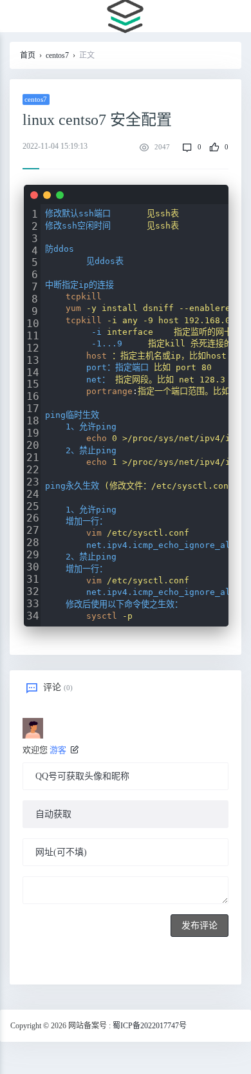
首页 (27, 55)
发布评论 (199, 925)
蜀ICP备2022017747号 (150, 1025)
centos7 (57, 55)
